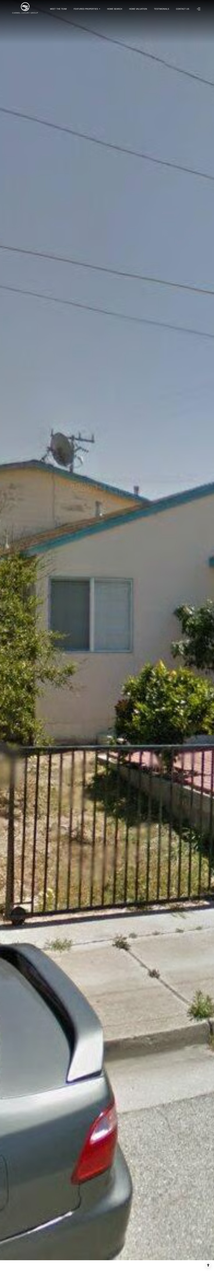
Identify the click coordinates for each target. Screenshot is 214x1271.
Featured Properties (86, 9)
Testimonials (161, 9)
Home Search (114, 9)
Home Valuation (138, 9)
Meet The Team (58, 9)
